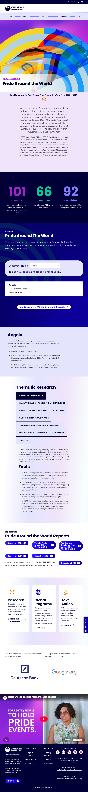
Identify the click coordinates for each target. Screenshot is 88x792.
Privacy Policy (30, 759)
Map (43, 16)
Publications (48, 748)
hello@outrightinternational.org (69, 770)
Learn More (14, 292)
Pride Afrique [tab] (58, 433)
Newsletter (48, 764)
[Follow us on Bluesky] (69, 752)
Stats (25, 16)
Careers (48, 759)
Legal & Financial (30, 754)
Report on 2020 (15, 543)
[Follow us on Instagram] (63, 752)
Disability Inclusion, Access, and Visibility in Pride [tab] (42, 403)
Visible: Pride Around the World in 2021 (40, 545)
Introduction (8, 16)
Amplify (82, 16)
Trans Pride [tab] (24, 440)
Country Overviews (47, 754)
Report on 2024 (41, 556)
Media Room (30, 764)
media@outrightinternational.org (69, 779)
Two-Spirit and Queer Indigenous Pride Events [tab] (40, 425)
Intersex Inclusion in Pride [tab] (31, 395)
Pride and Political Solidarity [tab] (33, 433)
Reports (64, 16)
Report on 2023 (15, 556)
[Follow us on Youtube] (81, 752)
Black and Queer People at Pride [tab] (34, 418)
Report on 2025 (68, 563)
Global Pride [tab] (58, 410)
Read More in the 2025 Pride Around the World (42, 307)
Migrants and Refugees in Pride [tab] (33, 410)
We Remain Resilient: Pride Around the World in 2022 (68, 546)
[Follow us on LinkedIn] (75, 752)
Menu (78, 8)
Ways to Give (30, 748)
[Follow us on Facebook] (58, 752)
